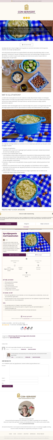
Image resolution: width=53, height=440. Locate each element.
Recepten (23, 32)
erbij (27, 30)
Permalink (23, 349)
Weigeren (26, 223)
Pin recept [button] (39, 255)
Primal (19, 32)
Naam (3, 378)
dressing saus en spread (20, 30)
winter (34, 32)
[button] (49, 305)
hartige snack (32, 30)
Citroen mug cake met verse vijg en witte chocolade (21, 336)
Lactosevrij (46, 30)
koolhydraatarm (39, 30)
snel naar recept (27, 44)
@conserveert (26, 318)
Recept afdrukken (15, 255)
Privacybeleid (26, 226)
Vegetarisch (29, 32)
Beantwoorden (32, 349)
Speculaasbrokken (15, 337)
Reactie (4, 365)
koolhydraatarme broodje (21, 229)
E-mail (3, 380)
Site (2, 383)
